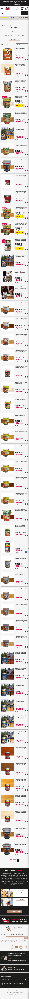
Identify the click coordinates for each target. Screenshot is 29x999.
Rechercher (24, 13)
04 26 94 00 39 (18, 955)
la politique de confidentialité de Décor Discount (15, 942)
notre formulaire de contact (19, 960)
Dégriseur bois (9, 35)
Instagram (25, 947)
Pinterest (21, 947)
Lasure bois (21, 35)
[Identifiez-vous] (17, 8)
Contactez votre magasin (13, 962)
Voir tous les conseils (14, 911)
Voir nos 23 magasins (14, 4)
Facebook (12, 947)
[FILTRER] (27, 499)
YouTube (16, 947)
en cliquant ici (20, 969)
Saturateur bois (14, 39)
